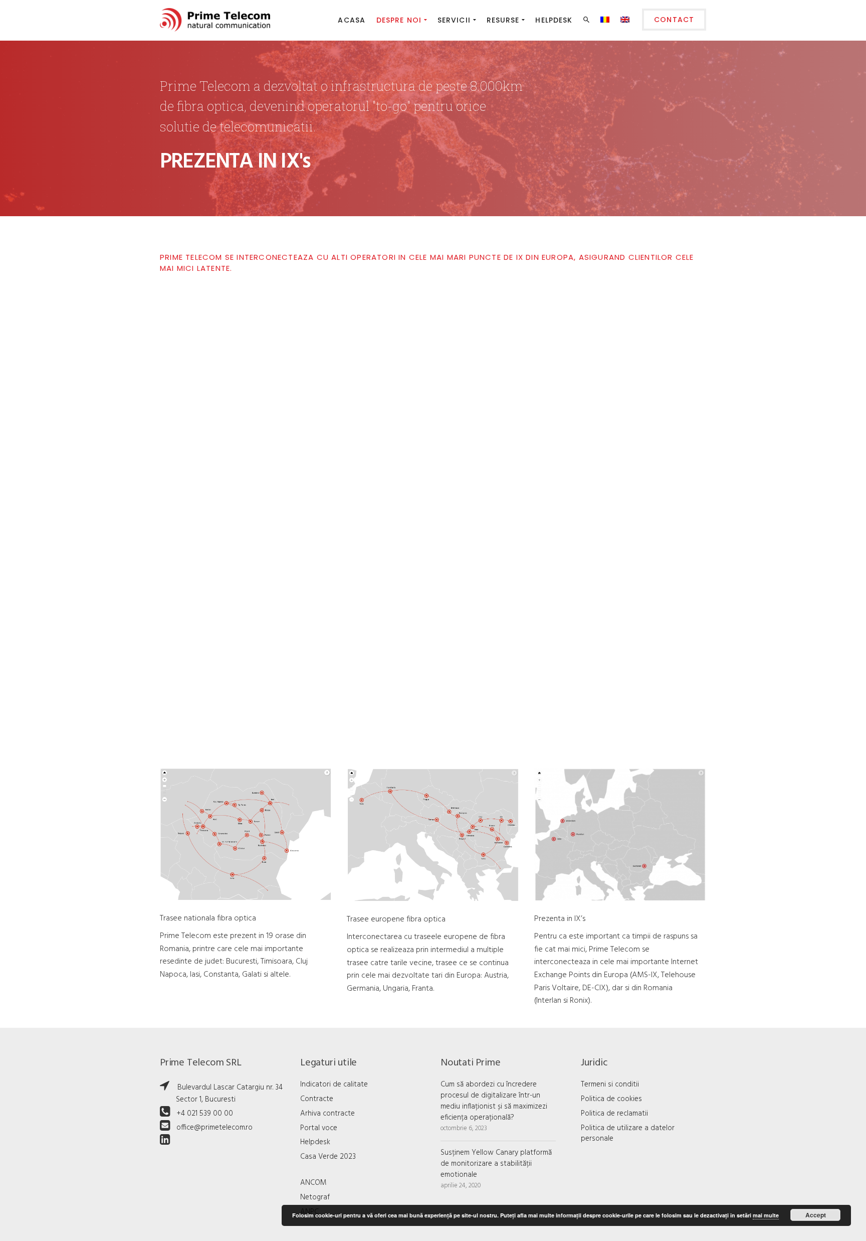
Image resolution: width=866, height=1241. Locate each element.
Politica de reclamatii (614, 1114)
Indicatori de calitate (334, 1084)
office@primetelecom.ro (214, 1128)
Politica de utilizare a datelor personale (628, 1133)
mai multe (766, 1215)
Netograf (315, 1197)
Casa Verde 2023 (328, 1157)
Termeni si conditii (610, 1084)
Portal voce (318, 1128)
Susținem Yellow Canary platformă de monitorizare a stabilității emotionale (496, 1164)
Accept (815, 1214)
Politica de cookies (611, 1099)
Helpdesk (315, 1142)
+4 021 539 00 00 (204, 1114)
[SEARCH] (587, 21)
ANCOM (313, 1183)
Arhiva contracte (327, 1114)
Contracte (316, 1099)
